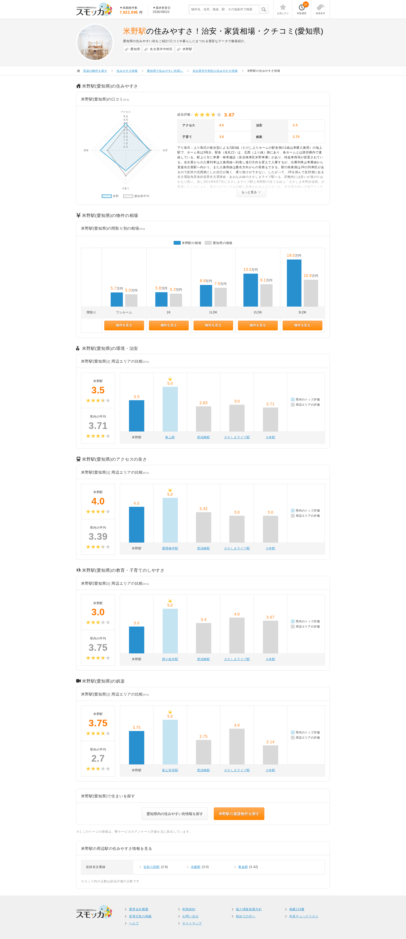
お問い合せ (190, 916)
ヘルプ (134, 923)
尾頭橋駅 (203, 437)
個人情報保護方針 (249, 909)
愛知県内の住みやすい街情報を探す (175, 814)
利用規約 (188, 909)
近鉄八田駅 (152, 867)
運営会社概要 (138, 909)
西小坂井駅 (170, 659)
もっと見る (249, 192)
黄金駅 (243, 867)
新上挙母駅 (170, 770)
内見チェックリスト (303, 916)
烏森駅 (196, 867)
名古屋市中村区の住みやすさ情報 (215, 70)
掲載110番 (296, 909)
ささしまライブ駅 (237, 437)
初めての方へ (245, 916)
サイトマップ (192, 923)
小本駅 (270, 437)
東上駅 (170, 437)
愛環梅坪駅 (170, 548)
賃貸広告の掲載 (140, 916)
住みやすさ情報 (127, 70)
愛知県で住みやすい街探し (165, 70)
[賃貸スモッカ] (94, 9)
